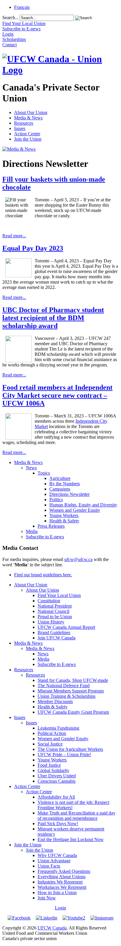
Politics (56, 499)
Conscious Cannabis (56, 781)
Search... (10, 17)
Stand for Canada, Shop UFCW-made (73, 680)
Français (22, 7)
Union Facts (49, 865)
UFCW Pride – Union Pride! (64, 754)
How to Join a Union (57, 892)
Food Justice (49, 765)
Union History (51, 621)
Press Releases (51, 526)
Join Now (47, 897)
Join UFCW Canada (56, 637)
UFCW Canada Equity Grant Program (73, 712)
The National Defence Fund (64, 685)
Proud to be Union (55, 616)
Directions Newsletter (69, 494)
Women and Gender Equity (74, 510)
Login (60, 907)
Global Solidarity (53, 770)
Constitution (49, 600)
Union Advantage (54, 860)
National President (55, 605)
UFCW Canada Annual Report (66, 627)
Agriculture (59, 478)
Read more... (14, 235)
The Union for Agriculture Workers (70, 749)
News (31, 467)
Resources (23, 123)
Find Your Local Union (59, 595)
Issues (19, 128)
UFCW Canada (52, 927)
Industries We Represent (60, 881)
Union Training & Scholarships (66, 696)
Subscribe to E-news (45, 536)
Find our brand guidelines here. (43, 574)
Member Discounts (55, 701)
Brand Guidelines (54, 632)
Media (32, 531)
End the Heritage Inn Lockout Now (71, 839)
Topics (44, 473)
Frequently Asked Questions (64, 871)
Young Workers (63, 515)
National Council (53, 611)
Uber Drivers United (57, 775)
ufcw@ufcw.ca (78, 559)
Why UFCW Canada (57, 855)
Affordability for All (56, 796)
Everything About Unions (61, 876)
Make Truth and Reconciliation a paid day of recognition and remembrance (76, 815)
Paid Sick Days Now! (58, 823)
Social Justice (50, 743)
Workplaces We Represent (62, 887)
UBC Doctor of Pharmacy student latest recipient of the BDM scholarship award (53, 318)
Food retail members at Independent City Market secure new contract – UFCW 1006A (57, 395)
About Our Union (30, 112)
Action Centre (27, 133)
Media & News (28, 117)
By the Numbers (64, 483)
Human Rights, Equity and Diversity (83, 504)
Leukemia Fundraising (58, 728)
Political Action (52, 733)
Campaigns (59, 488)
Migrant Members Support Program (71, 690)
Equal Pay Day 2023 (32, 248)
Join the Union (27, 139)
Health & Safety (64, 520)
